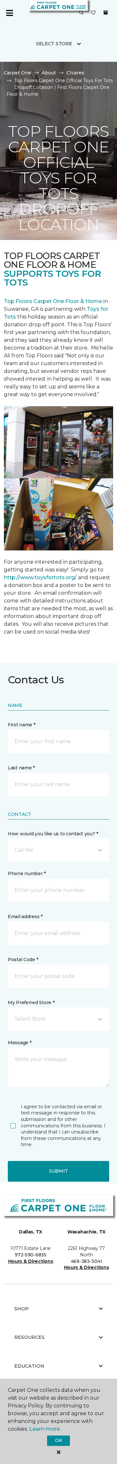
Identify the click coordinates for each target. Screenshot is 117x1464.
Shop (21, 1309)
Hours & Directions (30, 1261)
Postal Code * (23, 959)
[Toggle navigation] (9, 13)
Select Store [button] (54, 44)
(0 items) (105, 12)
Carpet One (17, 73)
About (49, 73)
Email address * (25, 916)
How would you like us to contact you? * (53, 833)
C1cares (75, 73)
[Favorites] (93, 13)
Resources (29, 1337)
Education (29, 1366)
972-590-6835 (30, 1255)
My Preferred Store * (31, 1002)
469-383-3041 (86, 1261)
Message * (19, 1042)
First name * (21, 724)
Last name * (21, 767)
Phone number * (27, 873)
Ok (58, 1440)
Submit (58, 1171)
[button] (81, 13)
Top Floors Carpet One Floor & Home (53, 301)
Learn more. (45, 1429)
